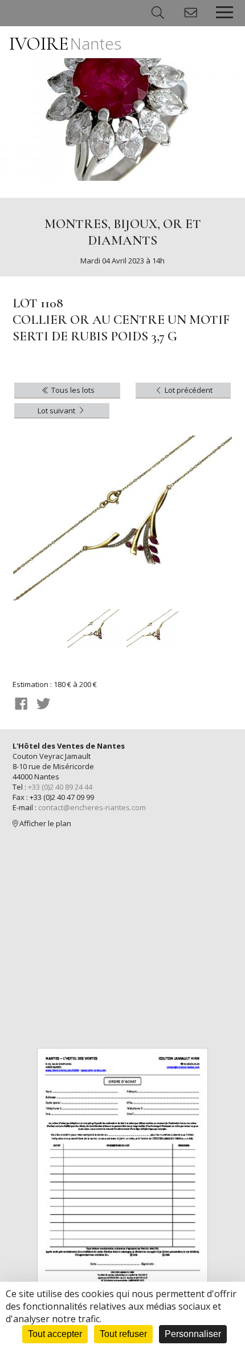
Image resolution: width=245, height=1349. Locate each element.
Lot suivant (57, 410)
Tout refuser (123, 1334)
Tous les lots (72, 390)
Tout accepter (55, 1334)
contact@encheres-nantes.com (92, 807)
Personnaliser (193, 1334)
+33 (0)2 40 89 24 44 (60, 787)
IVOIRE (65, 43)
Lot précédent (188, 390)
